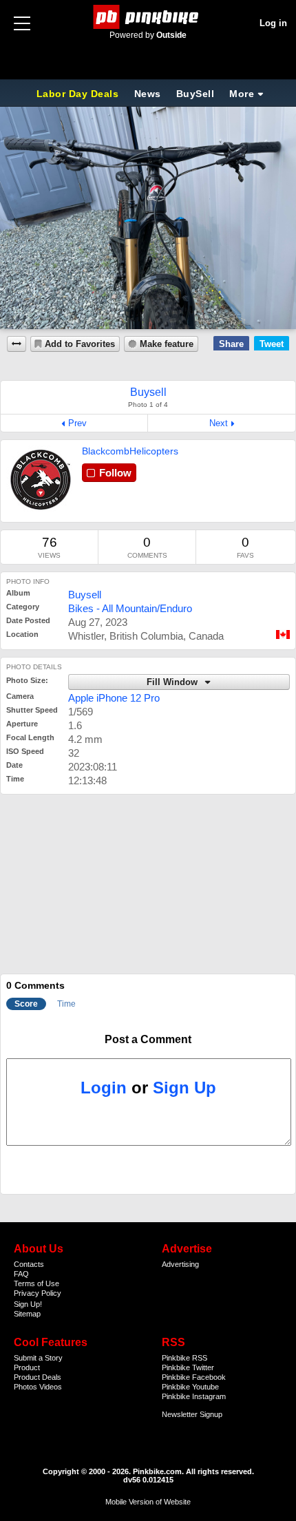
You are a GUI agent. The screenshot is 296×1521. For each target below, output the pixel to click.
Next (218, 423)
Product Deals (37, 1377)
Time (66, 1004)
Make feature (166, 344)
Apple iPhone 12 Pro (114, 698)
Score (26, 1004)
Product (27, 1367)
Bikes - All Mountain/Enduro (130, 608)
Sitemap (27, 1314)
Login (104, 1087)
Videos (50, 1387)
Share (231, 344)
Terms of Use (36, 1283)
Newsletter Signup (192, 1414)
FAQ (21, 1274)
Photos (25, 1387)
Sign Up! (28, 1304)
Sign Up (184, 1087)
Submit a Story (38, 1358)
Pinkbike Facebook (194, 1377)
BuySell (195, 93)
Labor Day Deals (79, 93)
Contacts (29, 1264)
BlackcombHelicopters (130, 451)
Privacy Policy (37, 1293)
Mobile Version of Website (148, 1502)
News (147, 93)
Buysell (84, 594)
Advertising (180, 1264)
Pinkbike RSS (184, 1358)
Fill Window (173, 682)
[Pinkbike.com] (148, 17)
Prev (77, 423)
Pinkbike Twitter (188, 1367)
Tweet (272, 344)
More (241, 93)
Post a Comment (148, 1039)
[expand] (16, 344)
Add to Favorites (80, 344)
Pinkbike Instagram (194, 1396)
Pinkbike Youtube (190, 1387)
